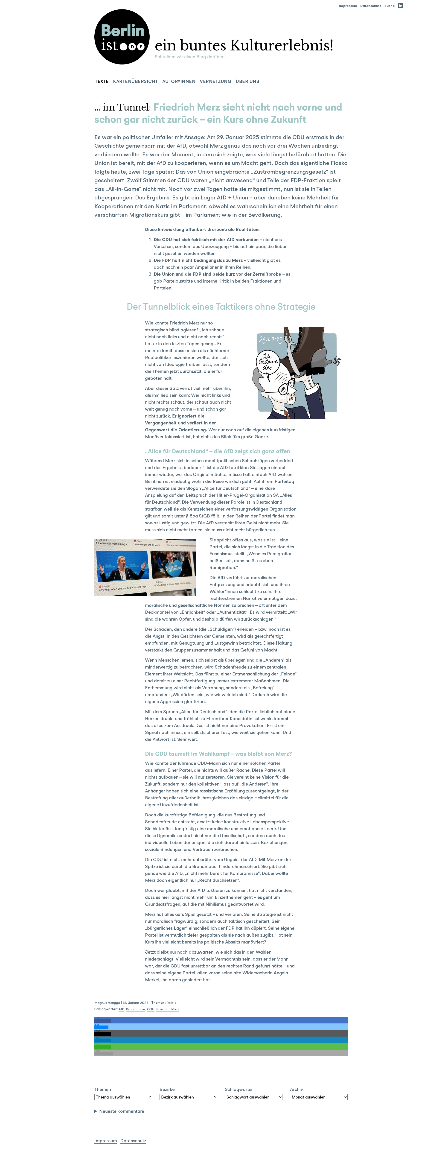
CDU (150, 1009)
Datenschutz (370, 6)
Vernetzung (215, 81)
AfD (121, 1009)
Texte (102, 81)
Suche (389, 6)
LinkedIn (401, 5)
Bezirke (167, 1089)
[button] (102, 1021)
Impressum (348, 6)
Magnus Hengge (107, 1003)
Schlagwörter (239, 1089)
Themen (102, 1089)
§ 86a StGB (198, 516)
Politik (171, 1003)
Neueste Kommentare (121, 1111)
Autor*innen (179, 81)
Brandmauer (135, 1009)
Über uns (247, 81)
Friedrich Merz (167, 1009)
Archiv (296, 1089)
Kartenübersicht (135, 81)
